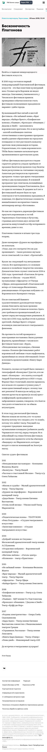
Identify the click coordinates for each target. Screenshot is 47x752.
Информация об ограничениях (13, 692)
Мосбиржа (23, 745)
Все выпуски (6, 9)
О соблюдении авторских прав (13, 696)
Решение (40, 9)
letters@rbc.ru (7, 737)
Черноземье (23, 18)
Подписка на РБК (29, 684)
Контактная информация (11, 680)
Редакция (26, 680)
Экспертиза (29, 9)
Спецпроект (18, 9)
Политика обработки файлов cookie (15, 708)
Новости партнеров (10, 18)
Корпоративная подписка (11, 688)
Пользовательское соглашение (13, 700)
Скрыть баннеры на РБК (10, 684)
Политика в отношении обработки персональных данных (22, 704)
